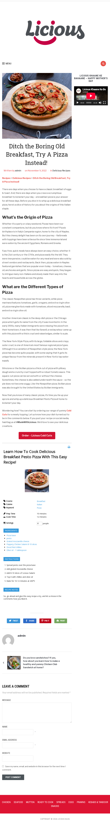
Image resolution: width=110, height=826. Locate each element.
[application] (91, 95)
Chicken (6, 802)
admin (18, 170)
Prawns (81, 802)
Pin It (46, 621)
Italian (39, 504)
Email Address (9, 740)
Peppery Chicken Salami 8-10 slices (22, 544)
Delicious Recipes (61, 170)
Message (6, 700)
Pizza (39, 508)
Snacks (55, 806)
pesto (9, 538)
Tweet (15, 621)
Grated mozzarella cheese (18, 541)
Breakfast (41, 501)
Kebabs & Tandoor (98, 802)
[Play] (77, 102)
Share (31, 621)
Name (4, 726)
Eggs (71, 802)
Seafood (18, 802)
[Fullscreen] (104, 102)
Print (62, 621)
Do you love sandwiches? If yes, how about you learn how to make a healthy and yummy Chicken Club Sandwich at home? (41, 663)
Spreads (60, 802)
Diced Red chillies (14, 547)
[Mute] (100, 102)
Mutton (30, 802)
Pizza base (11, 535)
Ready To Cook (45, 802)
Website (6, 753)
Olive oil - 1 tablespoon (17, 550)
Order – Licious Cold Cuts (37, 435)
